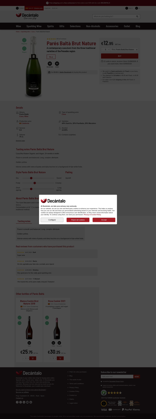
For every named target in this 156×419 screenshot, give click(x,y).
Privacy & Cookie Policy (92, 214)
